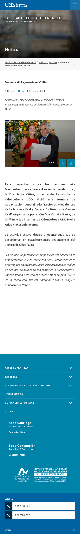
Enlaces (8, 530)
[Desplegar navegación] (40, 64)
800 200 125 (22, 506)
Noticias (22, 91)
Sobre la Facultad (17, 368)
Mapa (22, 432)
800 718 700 (22, 515)
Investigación (14, 394)
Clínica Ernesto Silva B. (20, 402)
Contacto (13, 432)
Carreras (11, 377)
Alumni (9, 411)
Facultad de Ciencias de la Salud (32, 19)
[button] (75, 5)
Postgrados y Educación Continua (27, 385)
